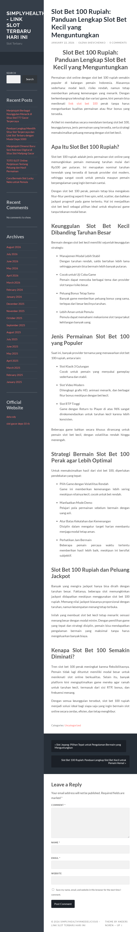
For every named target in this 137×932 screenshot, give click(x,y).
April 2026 (12, 275)
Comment (58, 805)
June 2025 (12, 346)
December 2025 (15, 303)
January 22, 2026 (62, 42)
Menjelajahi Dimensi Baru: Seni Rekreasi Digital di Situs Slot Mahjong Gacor (21, 150)
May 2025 (12, 353)
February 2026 (15, 289)
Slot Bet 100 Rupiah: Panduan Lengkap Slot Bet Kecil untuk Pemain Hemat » (93, 761)
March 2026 (13, 282)
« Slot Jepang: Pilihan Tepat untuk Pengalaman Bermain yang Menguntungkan (88, 746)
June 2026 (12, 261)
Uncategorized (73, 725)
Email (55, 858)
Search (11, 73)
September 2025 (16, 325)
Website (56, 873)
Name (55, 842)
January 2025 (14, 381)
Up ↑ (120, 925)
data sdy (11, 416)
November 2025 (16, 310)
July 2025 (12, 339)
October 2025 (14, 317)
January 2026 (14, 296)
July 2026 (12, 254)
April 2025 (12, 360)
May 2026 (12, 268)
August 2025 (14, 332)
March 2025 (13, 367)
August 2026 (14, 247)
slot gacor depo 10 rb (18, 423)
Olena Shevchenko (92, 42)
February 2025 (15, 374)
